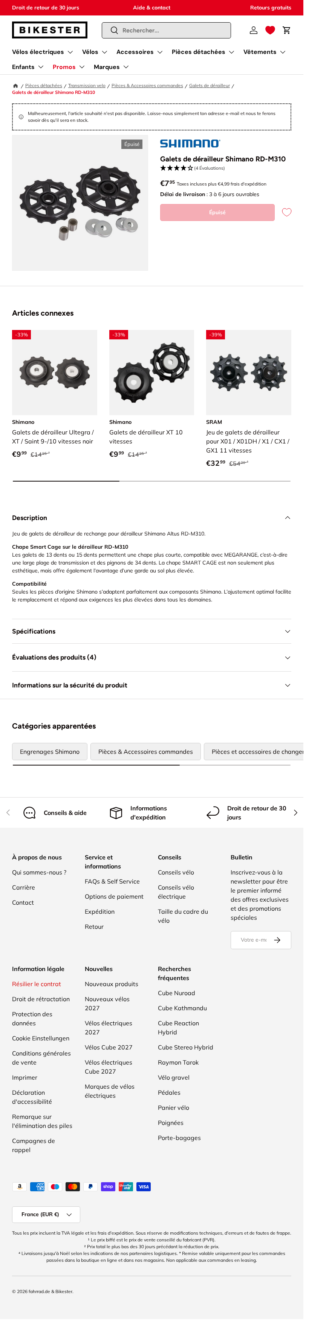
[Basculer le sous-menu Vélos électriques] (70, 52)
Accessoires (135, 52)
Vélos (90, 52)
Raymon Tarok (178, 1062)
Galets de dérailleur (209, 85)
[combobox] (166, 30)
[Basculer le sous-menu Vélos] (104, 52)
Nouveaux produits (111, 984)
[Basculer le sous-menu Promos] (81, 66)
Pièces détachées (198, 52)
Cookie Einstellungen (40, 1038)
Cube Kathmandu (182, 1008)
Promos (64, 67)
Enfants (23, 67)
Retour (94, 926)
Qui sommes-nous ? (39, 872)
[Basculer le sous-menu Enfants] (40, 66)
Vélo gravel (174, 1077)
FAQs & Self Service (112, 881)
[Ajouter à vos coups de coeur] (283, 212)
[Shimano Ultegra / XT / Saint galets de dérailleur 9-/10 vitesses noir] (54, 372)
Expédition (100, 911)
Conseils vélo (176, 872)
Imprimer (24, 1077)
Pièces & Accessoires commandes (147, 85)
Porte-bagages (179, 1137)
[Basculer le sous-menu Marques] (125, 66)
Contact (23, 902)
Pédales (169, 1092)
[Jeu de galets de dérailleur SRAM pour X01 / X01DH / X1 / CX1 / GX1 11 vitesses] (248, 372)
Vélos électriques (38, 52)
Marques (107, 67)
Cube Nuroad (176, 993)
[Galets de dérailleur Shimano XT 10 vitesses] (151, 372)
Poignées (171, 1122)
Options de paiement (114, 896)
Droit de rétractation (41, 999)
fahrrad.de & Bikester (50, 1291)
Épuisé (217, 212)
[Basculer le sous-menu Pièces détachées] (231, 52)
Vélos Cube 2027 (109, 1047)
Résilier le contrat (36, 984)
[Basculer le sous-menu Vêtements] (282, 52)
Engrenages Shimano (50, 751)
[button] (270, 30)
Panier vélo (173, 1107)
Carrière (23, 887)
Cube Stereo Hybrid (185, 1047)
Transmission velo (87, 85)
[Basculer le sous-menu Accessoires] (159, 52)
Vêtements (260, 52)
